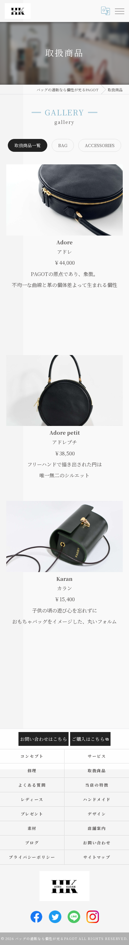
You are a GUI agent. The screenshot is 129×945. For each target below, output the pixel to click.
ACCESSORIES (100, 145)
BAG (62, 145)
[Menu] (119, 11)
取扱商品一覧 (27, 145)
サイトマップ (97, 857)
